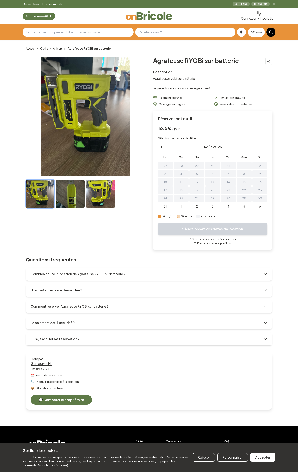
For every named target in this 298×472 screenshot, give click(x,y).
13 (212, 182)
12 (196, 182)
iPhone (243, 3)
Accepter (262, 457)
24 (165, 198)
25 (181, 198)
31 (228, 166)
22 (244, 190)
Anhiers (58, 48)
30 (212, 166)
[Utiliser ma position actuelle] (241, 32)
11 (181, 182)
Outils (44, 48)
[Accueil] (149, 16)
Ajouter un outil (37, 16)
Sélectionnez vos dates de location (212, 229)
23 (260, 190)
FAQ (225, 441)
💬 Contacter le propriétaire (61, 400)
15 (244, 182)
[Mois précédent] (161, 147)
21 (228, 190)
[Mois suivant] (263, 147)
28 (181, 166)
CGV (139, 441)
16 (260, 182)
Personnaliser (232, 457)
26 (197, 198)
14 (228, 182)
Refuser (204, 457)
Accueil (30, 48)
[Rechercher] (270, 32)
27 (165, 166)
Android (262, 3)
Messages (173, 441)
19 (196, 190)
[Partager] (268, 61)
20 (212, 190)
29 (197, 166)
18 (181, 190)
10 (165, 182)
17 (165, 190)
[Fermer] (273, 4)
